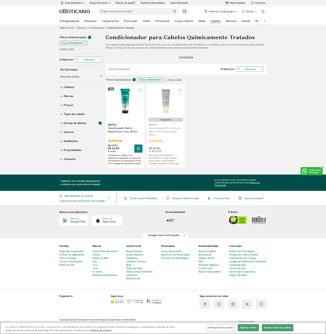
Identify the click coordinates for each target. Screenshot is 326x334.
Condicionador (97, 27)
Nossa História (134, 251)
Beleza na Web (101, 258)
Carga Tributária (238, 275)
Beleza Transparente (209, 271)
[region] (163, 328)
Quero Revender (179, 2)
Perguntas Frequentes (71, 251)
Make (201, 21)
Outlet (146, 21)
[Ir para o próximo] (264, 21)
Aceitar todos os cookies (278, 327)
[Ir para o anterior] (260, 21)
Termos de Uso (237, 268)
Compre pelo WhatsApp (143, 198)
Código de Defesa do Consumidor (248, 261)
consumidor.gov (237, 264)
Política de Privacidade (241, 251)
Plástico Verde (206, 258)
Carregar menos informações (163, 235)
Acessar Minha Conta (249, 11)
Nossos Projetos (207, 251)
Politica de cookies (100, 330)
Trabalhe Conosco (136, 261)
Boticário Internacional (105, 275)
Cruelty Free (205, 268)
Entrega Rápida (69, 21)
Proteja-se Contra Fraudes (243, 254)
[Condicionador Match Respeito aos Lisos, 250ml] (125, 101)
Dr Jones (97, 271)
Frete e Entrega (67, 258)
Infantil (246, 21)
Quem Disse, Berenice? (105, 251)
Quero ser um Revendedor (175, 254)
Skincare (231, 21)
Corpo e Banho (183, 21)
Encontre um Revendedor (175, 258)
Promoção (130, 21)
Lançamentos (110, 21)
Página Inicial (66, 27)
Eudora (96, 254)
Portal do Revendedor (153, 2)
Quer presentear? (254, 198)
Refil (200, 261)
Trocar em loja (221, 198)
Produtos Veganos (208, 264)
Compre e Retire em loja (185, 198)
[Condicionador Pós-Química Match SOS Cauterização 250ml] (165, 101)
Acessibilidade (73, 2)
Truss (95, 268)
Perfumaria (162, 21)
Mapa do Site (66, 264)
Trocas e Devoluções (70, 261)
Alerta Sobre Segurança (242, 271)
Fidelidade (132, 258)
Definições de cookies (220, 327)
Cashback (131, 275)
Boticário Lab (133, 278)
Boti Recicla (204, 254)
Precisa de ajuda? (125, 2)
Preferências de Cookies (242, 258)
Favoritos (260, 2)
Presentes (90, 21)
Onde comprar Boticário (139, 271)
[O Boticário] (74, 11)
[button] (139, 90)
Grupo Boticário (98, 2)
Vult (95, 261)
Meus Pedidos (237, 2)
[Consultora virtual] (184, 11)
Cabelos (215, 21)
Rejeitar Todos (248, 327)
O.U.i (95, 264)
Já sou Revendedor (171, 251)
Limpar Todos (174, 79)
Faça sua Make (134, 268)
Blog (128, 264)
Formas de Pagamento (71, 254)
